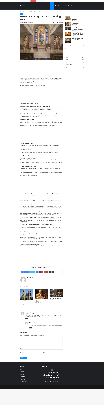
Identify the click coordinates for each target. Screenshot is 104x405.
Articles (52, 5)
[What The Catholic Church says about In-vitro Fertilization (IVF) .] (26, 294)
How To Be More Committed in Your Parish (56, 299)
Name (21, 348)
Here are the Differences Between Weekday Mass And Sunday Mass (77, 18)
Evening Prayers (69, 62)
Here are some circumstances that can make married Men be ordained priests (50, 0)
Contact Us (67, 5)
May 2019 (22, 372)
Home (22, 11)
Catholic (34, 267)
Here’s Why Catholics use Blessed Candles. (77, 23)
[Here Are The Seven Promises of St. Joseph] (41, 294)
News (63, 5)
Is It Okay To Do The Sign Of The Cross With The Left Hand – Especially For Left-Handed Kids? (77, 34)
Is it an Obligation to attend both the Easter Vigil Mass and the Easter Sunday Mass (77, 28)
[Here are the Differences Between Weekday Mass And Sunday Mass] (68, 18)
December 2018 (23, 381)
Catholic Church (42, 267)
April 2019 (22, 374)
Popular (74, 12)
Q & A (55, 5)
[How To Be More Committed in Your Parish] (56, 293)
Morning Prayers (69, 64)
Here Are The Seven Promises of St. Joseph (41, 301)
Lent (49, 267)
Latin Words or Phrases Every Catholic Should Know (77, 39)
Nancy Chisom (24, 22)
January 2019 (23, 379)
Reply (27, 318)
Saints (67, 66)
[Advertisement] (41, 69)
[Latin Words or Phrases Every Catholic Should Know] (68, 40)
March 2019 (23, 376)
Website (43, 352)
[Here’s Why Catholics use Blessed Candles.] (68, 24)
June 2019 (23, 371)
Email (21, 352)
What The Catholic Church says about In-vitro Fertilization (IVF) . (26, 301)
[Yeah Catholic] (23, 5)
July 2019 (22, 369)
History (59, 5)
